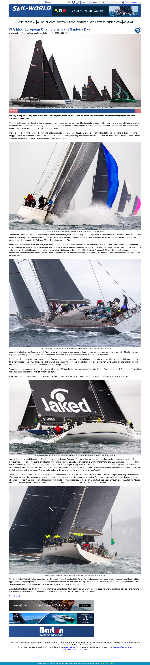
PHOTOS (61, 22)
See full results (15, 596)
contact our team (69, 647)
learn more (104, 663)
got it (112, 663)
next (138, 110)
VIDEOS (71, 22)
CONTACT (128, 22)
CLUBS (40, 22)
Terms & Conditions (69, 649)
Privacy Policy (82, 649)
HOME (20, 22)
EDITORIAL (30, 22)
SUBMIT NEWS (114, 22)
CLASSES (50, 22)
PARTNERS (82, 22)
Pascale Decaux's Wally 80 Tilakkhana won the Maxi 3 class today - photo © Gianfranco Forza (75, 575)
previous (13, 110)
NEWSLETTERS (97, 22)
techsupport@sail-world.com (122, 647)
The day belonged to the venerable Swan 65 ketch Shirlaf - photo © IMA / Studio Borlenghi (75, 231)
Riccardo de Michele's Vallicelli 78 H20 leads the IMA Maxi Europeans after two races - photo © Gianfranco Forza (75, 348)
